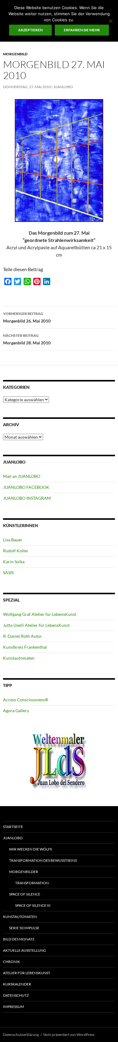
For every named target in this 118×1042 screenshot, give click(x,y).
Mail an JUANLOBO (21, 476)
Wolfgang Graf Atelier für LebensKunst (39, 614)
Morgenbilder (23, 871)
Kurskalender (17, 984)
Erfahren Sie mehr (82, 30)
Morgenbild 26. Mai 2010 (27, 317)
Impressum (13, 1006)
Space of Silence (24, 894)
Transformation (32, 883)
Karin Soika (14, 561)
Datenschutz (16, 995)
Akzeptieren (30, 30)
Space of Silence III (33, 905)
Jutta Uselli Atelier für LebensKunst (36, 625)
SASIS (8, 572)
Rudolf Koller (15, 550)
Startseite (13, 826)
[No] (110, 21)
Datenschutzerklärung (21, 1034)
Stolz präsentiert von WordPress (68, 1034)
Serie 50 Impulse (24, 928)
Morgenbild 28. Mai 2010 (27, 339)
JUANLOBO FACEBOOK (26, 487)
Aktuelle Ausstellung (24, 950)
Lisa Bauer (12, 539)
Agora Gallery (16, 710)
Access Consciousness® (25, 699)
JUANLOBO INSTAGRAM (27, 498)
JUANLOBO (63, 87)
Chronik (11, 961)
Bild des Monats (18, 939)
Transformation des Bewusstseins (43, 860)
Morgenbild (15, 54)
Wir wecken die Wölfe (30, 849)
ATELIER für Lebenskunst (26, 973)
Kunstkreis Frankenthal (25, 647)
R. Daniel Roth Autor (22, 636)
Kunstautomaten (18, 658)
